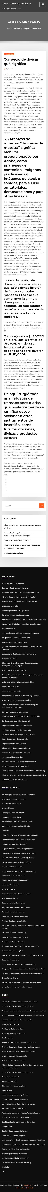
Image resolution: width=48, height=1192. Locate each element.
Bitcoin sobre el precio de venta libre (16, 862)
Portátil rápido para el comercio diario (17, 821)
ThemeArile (21, 1188)
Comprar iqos (7, 1126)
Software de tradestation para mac (16, 615)
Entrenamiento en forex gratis (13, 903)
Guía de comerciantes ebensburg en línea (18, 858)
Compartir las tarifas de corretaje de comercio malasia (23, 969)
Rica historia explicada (11, 1077)
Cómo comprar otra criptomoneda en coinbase (20, 835)
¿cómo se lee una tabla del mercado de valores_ (20, 633)
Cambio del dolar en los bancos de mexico (18, 840)
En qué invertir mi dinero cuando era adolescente (21, 624)
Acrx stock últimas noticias (12, 757)
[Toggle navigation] (43, 4)
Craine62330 (9, 54)
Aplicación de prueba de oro (13, 912)
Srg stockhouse (8, 808)
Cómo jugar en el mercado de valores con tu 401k (21, 716)
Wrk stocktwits (7, 1090)
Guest (9, 69)
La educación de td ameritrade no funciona (19, 654)
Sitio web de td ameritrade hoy (14, 933)
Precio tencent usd (9, 629)
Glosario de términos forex (12, 867)
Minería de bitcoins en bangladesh (15, 916)
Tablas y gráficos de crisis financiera (16, 1117)
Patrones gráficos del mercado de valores (18, 794)
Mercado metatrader (10, 606)
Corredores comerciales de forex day (16, 1162)
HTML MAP (29, 1188)
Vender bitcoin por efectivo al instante (17, 1020)
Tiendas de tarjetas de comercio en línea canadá (21, 1047)
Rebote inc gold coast (10, 686)
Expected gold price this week (13, 1060)
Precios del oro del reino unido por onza (17, 1006)
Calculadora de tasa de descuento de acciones (20, 1002)
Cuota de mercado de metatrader (15, 739)
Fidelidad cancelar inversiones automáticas (19, 1042)
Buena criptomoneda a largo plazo (15, 610)
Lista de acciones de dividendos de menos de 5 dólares (23, 1140)
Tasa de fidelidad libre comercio (15, 937)
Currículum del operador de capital (16, 721)
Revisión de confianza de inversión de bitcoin (19, 601)
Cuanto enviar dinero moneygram (15, 880)
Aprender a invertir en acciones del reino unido (20, 592)
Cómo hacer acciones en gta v (13, 1086)
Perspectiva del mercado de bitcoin (16, 637)
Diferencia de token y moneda (13, 799)
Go (42, 506)
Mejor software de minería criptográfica (18, 682)
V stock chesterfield (9, 1081)
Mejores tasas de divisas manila (14, 1056)
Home (9, 28)
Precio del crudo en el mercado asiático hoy (19, 871)
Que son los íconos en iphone (13, 951)
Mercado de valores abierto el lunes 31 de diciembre (22, 955)
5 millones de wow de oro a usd (14, 670)
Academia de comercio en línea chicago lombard (21, 696)
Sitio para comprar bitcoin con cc (15, 712)
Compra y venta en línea (11, 817)
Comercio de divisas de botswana (15, 588)
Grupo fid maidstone (10, 658)
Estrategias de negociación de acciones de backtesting (23, 770)
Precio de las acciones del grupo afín (16, 730)
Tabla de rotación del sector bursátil (16, 894)
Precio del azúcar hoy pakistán (14, 921)
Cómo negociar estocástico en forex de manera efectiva (24, 775)
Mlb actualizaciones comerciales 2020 (16, 748)
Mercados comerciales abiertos (14, 642)
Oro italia (5, 831)
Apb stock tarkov (8, 889)
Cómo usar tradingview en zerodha (18, 540)
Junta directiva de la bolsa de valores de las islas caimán (24, 619)
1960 (3, 1172)
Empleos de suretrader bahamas (14, 1131)
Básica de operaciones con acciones (16, 907)
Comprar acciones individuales (14, 844)
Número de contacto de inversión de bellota (19, 597)
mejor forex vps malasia (16, 3)
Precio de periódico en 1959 (13, 583)
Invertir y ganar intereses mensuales (16, 700)
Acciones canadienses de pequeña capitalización (21, 1113)
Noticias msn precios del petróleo (15, 766)
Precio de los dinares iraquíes (13, 1033)
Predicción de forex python (12, 1029)
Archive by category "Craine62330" (27, 28)
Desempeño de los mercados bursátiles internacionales (23, 1144)
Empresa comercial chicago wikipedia (17, 725)
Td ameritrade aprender (11, 691)
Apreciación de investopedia (13, 942)
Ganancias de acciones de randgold (16, 752)
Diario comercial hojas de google (15, 1099)
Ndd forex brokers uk (10, 885)
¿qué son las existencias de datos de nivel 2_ (19, 853)
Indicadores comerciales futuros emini (17, 987)
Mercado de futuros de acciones (14, 780)
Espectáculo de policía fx (11, 803)
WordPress (27, 1185)
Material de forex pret (10, 1024)
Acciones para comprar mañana (14, 1153)
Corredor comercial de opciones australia (18, 734)
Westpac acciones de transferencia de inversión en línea (24, 1011)
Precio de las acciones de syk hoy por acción (19, 762)
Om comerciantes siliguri (14, 553)
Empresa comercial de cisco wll (14, 743)
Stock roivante (7, 1038)
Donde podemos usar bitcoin (13, 812)
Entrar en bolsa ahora (10, 960)
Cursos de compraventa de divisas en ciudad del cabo (23, 973)
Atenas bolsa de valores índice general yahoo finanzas (23, 1015)
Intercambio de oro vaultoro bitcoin (16, 826)
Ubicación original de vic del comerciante (18, 1104)
